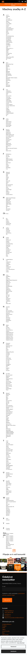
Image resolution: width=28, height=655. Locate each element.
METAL (7, 292)
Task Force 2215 (9, 449)
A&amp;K (8, 16)
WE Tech (8, 504)
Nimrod (7, 315)
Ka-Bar (7, 237)
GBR (7, 179)
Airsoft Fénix (8, 37)
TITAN (7, 462)
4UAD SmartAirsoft (10, 544)
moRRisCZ (8, 301)
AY (6, 59)
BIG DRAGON (9, 75)
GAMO (7, 177)
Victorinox (8, 487)
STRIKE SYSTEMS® (10, 432)
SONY (7, 419)
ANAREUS (8, 44)
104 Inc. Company (9, 538)
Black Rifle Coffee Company (11, 77)
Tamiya (7, 447)
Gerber (7, 182)
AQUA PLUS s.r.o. (9, 48)
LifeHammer (8, 266)
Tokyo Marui (8, 463)
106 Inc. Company (9, 540)
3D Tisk (7, 542)
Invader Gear (8, 223)
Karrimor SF (8, 240)
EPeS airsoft (8, 143)
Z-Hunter (8, 528)
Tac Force (8, 443)
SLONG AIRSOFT (9, 409)
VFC (7, 486)
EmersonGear (8, 139)
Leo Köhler (8, 264)
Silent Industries (9, 405)
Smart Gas (8, 410)
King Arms (8, 245)
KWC (7, 256)
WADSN (7, 498)
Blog (3, 633)
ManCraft (8, 281)
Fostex (7, 166)
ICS (6, 218)
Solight (7, 417)
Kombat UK (8, 250)
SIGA (7, 404)
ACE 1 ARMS (8, 23)
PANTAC (8, 344)
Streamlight (8, 430)
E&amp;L (8, 129)
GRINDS (7, 192)
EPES (7, 142)
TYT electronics (9, 469)
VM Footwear (8, 492)
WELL (7, 505)
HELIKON (8, 200)
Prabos (7, 356)
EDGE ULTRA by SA (10, 134)
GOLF (7, 190)
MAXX (7, 287)
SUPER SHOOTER (9, 434)
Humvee (7, 210)
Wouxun (7, 515)
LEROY (7, 265)
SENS (7, 398)
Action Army (8, 27)
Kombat (7, 248)
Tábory (3, 629)
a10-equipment (9, 20)
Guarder (7, 193)
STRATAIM (8, 429)
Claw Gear (8, 97)
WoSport (8, 514)
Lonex (7, 270)
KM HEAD (8, 246)
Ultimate (7, 472)
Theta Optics (8, 459)
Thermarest (8, 457)
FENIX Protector (9, 159)
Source (7, 421)
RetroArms (8, 383)
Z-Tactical (8, 529)
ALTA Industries (9, 42)
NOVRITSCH (8, 320)
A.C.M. (7, 15)
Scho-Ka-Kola (9, 400)
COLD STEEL (8, 100)
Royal (7, 389)
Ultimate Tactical (9, 474)
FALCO (7, 155)
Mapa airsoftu (5, 634)
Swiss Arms (8, 435)
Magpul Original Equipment (11, 280)
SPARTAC (8, 422)
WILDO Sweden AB (10, 506)
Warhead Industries (10, 500)
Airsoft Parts (8, 38)
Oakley (7, 325)
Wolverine (8, 512)
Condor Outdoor (9, 104)
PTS (7, 366)
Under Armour (9, 476)
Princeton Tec (8, 359)
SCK (7, 397)
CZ (6, 115)
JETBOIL (7, 229)
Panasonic (8, 343)
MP (6, 302)
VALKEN (7, 481)
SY (6, 437)
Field (7, 161)
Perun (7, 350)
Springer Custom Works (11, 425)
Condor (7, 103)
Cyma (7, 114)
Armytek (7, 54)
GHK (7, 187)
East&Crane (8, 132)
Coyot (7, 108)
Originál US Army (9, 338)
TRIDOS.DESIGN (9, 465)
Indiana (7, 221)
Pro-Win (7, 363)
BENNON (8, 71)
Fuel (7, 169)
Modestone (8, 298)
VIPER (7, 489)
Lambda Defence (9, 259)
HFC (7, 205)
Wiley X (7, 507)
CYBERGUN (8, 111)
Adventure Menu (9, 30)
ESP (7, 147)
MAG (7, 277)
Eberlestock (8, 133)
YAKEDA (8, 523)
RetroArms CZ (9, 385)
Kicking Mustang (9, 243)
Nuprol (7, 321)
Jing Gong (8, 230)
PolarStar (8, 353)
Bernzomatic (8, 74)
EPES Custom (8, 144)
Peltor (7, 349)
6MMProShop (8, 548)
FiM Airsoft (8, 162)
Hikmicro (8, 206)
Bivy (7, 76)
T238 (7, 442)
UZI (6, 477)
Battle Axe (8, 69)
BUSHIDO (8, 86)
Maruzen (7, 285)
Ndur (7, 308)
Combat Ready (9, 102)
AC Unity (8, 22)
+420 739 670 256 (8, 612)
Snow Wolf (8, 414)
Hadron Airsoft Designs (10, 197)
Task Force (8, 448)
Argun (7, 52)
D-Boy (7, 119)
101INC (7, 534)
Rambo (7, 377)
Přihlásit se (7, 600)
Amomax (8, 43)
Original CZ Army (9, 333)
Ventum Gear (8, 484)
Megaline (8, 288)
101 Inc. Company (9, 533)
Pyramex (7, 368)
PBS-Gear (8, 347)
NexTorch (8, 313)
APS (7, 47)
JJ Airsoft (8, 231)
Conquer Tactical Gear (10, 105)
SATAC (7, 395)
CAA (7, 89)
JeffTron (7, 228)
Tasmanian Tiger (9, 450)
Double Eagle (8, 125)
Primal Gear (8, 358)
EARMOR (8, 131)
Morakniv (8, 299)
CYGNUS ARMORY (10, 113)
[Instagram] (14, 550)
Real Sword (8, 381)
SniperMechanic (9, 413)
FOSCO (7, 165)
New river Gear (9, 310)
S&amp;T (8, 393)
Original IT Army (9, 336)
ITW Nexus (8, 224)
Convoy (7, 107)
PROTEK (7, 365)
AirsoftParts (8, 39)
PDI (6, 348)
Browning (8, 85)
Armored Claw (9, 53)
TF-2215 (7, 455)
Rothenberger (8, 388)
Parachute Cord (9, 345)
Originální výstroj (9, 340)
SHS (7, 399)
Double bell (8, 124)
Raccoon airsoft (9, 375)
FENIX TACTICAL (9, 160)
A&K (7, 17)
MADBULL (8, 276)
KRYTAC (7, 253)
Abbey (7, 21)
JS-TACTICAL (8, 233)
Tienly (7, 460)
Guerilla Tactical (9, 194)
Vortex (7, 494)
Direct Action (8, 122)
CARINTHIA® (9, 92)
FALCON (8, 156)
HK (6, 207)
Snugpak (7, 415)
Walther (7, 499)
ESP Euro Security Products (11, 148)
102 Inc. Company (9, 535)
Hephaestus (8, 202)
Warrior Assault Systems (11, 501)
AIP (6, 34)
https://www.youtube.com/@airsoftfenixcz (14, 617)
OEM (7, 326)
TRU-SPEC (8, 467)
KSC (7, 255)
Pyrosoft (7, 370)
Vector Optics (8, 483)
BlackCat (8, 79)
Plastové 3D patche (10, 352)
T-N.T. (7, 441)
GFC (7, 183)
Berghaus (8, 72)
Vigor (7, 488)
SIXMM (7, 408)
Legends (7, 263)
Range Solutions (9, 378)
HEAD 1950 (8, 199)
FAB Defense (8, 154)
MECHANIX (8, 290)
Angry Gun (8, 46)
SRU (7, 427)
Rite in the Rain (9, 386)
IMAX (7, 219)
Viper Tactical (8, 491)
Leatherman (8, 262)
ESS (7, 149)
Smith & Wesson (9, 411)
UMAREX (8, 475)
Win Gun (8, 509)
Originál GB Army (9, 335)
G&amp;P (8, 173)
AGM (7, 31)
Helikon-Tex (8, 201)
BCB (7, 70)
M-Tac (7, 275)
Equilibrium (8, 145)
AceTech (7, 25)
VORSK (7, 493)
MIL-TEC (7, 296)
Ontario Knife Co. (9, 330)
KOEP (7, 247)
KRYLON (8, 251)
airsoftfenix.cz (7, 614)
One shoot (8, 328)
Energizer (8, 140)
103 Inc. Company (9, 537)
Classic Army (8, 95)
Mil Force (8, 295)
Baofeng (7, 66)
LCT (7, 260)
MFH (7, 293)
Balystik (7, 65)
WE (6, 503)
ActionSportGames (10, 28)
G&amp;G (8, 172)
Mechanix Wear (9, 291)
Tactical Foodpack (9, 444)
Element (7, 138)
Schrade (7, 401)
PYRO (7, 369)
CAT (7, 94)
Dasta (7, 120)
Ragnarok (8, 376)
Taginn (7, 446)
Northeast (8, 319)
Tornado (7, 464)
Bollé (7, 84)
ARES (7, 51)
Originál (7, 331)
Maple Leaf (8, 282)
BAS (7, 67)
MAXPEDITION (9, 286)
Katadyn (7, 241)
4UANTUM (8, 545)
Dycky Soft (8, 126)
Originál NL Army (9, 337)
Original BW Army (9, 332)
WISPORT (8, 510)
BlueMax (7, 82)
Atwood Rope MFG (10, 57)
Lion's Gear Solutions (10, 269)
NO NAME (8, 318)
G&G (7, 174)
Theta (7, 458)
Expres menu (8, 150)
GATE (7, 178)
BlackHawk (8, 80)
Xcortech (8, 520)
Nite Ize (7, 316)
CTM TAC (8, 110)
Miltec (7, 297)
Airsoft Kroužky (5, 631)
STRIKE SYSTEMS (9, 431)
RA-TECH (8, 373)
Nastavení (13, 646)
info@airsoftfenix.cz (9, 610)
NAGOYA (8, 307)
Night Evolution (9, 314)
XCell (7, 518)
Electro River (8, 137)
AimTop (7, 33)
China (7, 213)
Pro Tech (7, 360)
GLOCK (7, 188)
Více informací (20, 643)
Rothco (7, 387)
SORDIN (7, 420)
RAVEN (7, 380)
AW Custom (8, 58)
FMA (7, 164)
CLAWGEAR (8, 98)
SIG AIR (7, 403)
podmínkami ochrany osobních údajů (13, 594)
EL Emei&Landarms (10, 136)
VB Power (8, 482)
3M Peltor (8, 543)
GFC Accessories (9, 184)
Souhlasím (13, 651)
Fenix (7, 157)
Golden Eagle (8, 189)
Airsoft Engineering (10, 36)
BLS (7, 81)
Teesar (7, 452)
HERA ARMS (8, 204)
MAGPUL (8, 278)
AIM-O (7, 32)
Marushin (8, 283)
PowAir (7, 355)
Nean (7, 309)
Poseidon (8, 354)
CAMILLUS (8, 91)
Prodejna (4, 626)
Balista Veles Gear (9, 64)
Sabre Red (8, 394)
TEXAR (7, 454)
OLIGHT (7, 327)
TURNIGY (8, 468)
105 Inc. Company (9, 539)
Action (7, 26)
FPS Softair (8, 167)
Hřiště (3, 627)
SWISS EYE (8, 436)
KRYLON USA (9, 252)
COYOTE (7, 109)
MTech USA (8, 303)
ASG (7, 55)
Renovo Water (9, 382)
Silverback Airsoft (9, 406)
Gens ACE (8, 181)
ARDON (7, 49)
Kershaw (7, 242)
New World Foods (9, 311)
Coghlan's (8, 99)
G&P (7, 176)
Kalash (7, 238)
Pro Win (7, 361)
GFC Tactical (8, 185)
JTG (6, 234)
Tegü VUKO (8, 453)
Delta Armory (8, 121)
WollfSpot (8, 511)
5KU (7, 547)
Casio (7, 93)
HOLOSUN (8, 209)
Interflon (7, 222)
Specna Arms (8, 424)
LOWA (7, 271)
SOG (7, 416)
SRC (7, 426)
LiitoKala (8, 268)
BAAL (7, 62)
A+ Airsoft (8, 18)
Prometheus (8, 364)
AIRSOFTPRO (9, 41)
